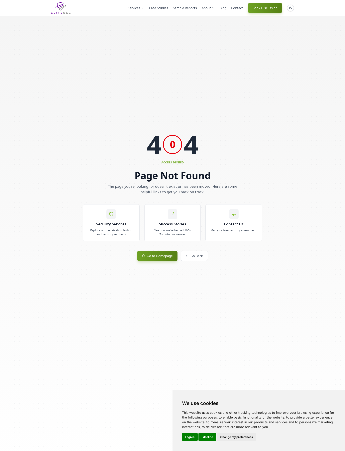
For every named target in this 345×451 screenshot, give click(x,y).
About (206, 8)
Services (134, 8)
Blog (223, 8)
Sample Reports (185, 8)
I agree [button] (189, 437)
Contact (237, 8)
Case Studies (158, 8)
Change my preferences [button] (236, 437)
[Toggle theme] (290, 8)
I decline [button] (207, 437)
